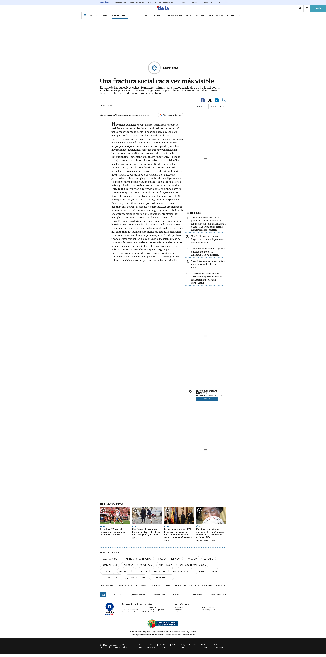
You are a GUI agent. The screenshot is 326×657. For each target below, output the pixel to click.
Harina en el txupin (207, 571)
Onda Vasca (152, 612)
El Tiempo (208, 559)
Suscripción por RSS (208, 610)
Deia (123, 607)
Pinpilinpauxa (165, 565)
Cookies (174, 645)
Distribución (179, 607)
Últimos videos (111, 504)
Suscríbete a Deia (218, 594)
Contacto (118, 594)
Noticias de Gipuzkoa (156, 610)
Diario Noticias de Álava (130, 610)
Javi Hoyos (124, 571)
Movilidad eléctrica (161, 577)
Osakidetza (141, 571)
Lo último (193, 213)
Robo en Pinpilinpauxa (169, 559)
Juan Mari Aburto (136, 577)
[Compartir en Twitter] (210, 100)
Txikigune (128, 565)
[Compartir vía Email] (224, 100)
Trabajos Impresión (208, 607)
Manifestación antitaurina (137, 559)
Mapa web (178, 610)
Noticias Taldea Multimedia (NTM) (134, 612)
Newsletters (178, 594)
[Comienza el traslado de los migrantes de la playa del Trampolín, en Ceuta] (147, 515)
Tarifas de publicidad (182, 612)
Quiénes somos (138, 594)
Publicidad (197, 594)
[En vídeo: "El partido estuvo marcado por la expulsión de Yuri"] (115, 515)
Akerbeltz (107, 571)
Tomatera (192, 559)
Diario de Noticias (154, 607)
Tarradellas (160, 571)
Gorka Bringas (109, 565)
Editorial (171, 68)
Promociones (159, 594)
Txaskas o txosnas (111, 577)
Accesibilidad (193, 645)
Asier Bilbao (146, 565)
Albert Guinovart (182, 571)
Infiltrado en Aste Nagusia (192, 565)
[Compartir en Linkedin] (217, 100)
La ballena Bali (110, 559)
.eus (103, 594)
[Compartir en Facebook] (203, 100)
